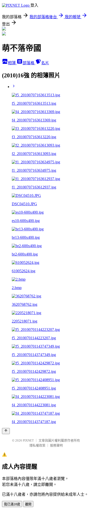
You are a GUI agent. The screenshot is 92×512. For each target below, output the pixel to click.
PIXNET (28, 440)
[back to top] (6, 431)
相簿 (12, 63)
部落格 (29, 63)
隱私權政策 (37, 445)
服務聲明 (56, 445)
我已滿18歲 (12, 504)
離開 (28, 504)
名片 (45, 63)
